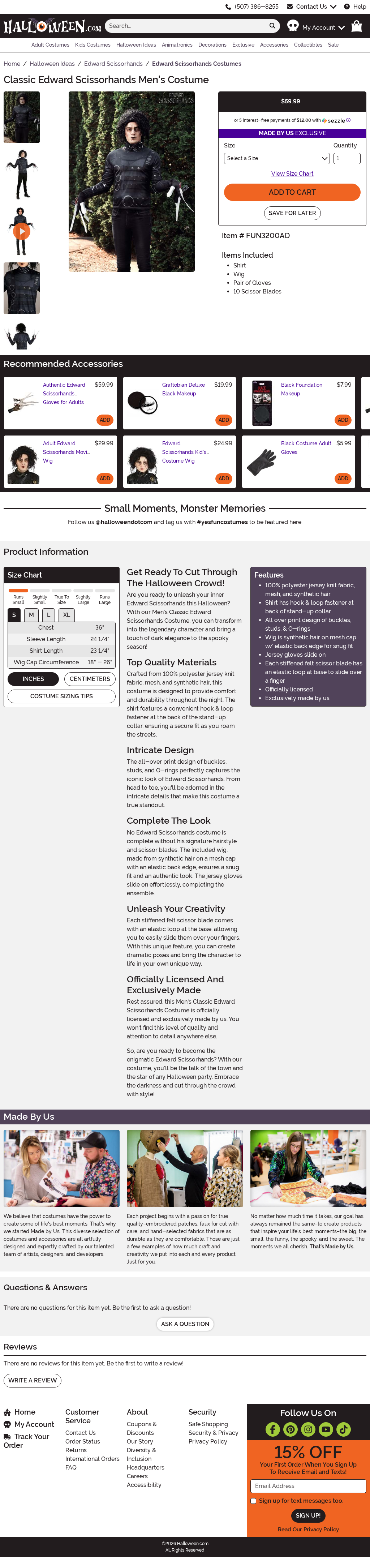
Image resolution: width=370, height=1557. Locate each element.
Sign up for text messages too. (301, 1500)
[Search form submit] (272, 26)
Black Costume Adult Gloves (306, 448)
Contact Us (311, 6)
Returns (76, 1450)
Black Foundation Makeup (301, 389)
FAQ (71, 1467)
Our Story (140, 1441)
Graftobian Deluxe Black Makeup (183, 389)
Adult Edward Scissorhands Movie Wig (66, 452)
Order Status (82, 1441)
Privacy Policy (208, 1441)
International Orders (92, 1458)
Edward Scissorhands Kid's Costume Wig (184, 452)
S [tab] (14, 615)
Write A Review (32, 1380)
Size (229, 145)
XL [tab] (66, 615)
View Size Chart (292, 173)
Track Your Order (26, 1441)
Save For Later (292, 213)
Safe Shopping (208, 1424)
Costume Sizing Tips (61, 696)
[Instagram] (308, 1429)
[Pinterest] (290, 1429)
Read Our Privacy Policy (308, 1529)
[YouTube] (326, 1429)
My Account (34, 1424)
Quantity (345, 145)
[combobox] (185, 26)
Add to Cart (292, 192)
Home (24, 1412)
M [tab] (31, 615)
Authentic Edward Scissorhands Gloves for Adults (64, 393)
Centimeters (90, 678)
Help (359, 6)
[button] (315, 26)
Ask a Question (185, 1324)
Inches (33, 678)
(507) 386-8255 (257, 6)
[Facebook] (273, 1429)
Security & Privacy (213, 1432)
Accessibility (144, 1484)
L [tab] (48, 615)
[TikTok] (343, 1429)
